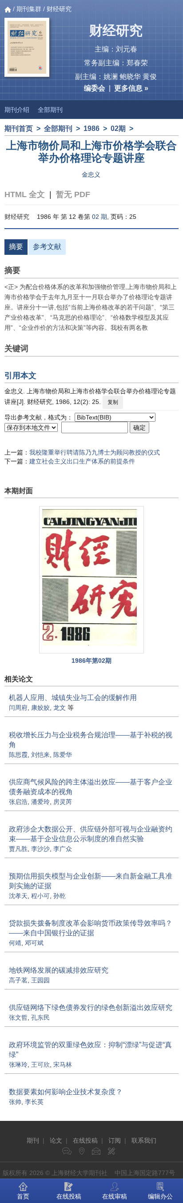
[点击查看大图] (91, 579)
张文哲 (18, 1017)
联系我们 (143, 1140)
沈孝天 (18, 895)
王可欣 (40, 1064)
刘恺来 (40, 754)
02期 (118, 128)
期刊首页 (18, 128)
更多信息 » (131, 88)
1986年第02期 (91, 660)
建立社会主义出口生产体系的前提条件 (82, 461)
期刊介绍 (16, 109)
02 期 (99, 216)
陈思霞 (18, 754)
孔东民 (40, 1017)
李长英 (34, 1101)
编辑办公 (160, 1196)
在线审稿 (114, 1196)
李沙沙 (40, 848)
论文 (56, 1140)
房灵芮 (62, 801)
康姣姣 (40, 707)
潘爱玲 (40, 801)
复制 (112, 402)
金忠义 (91, 174)
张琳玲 (18, 1064)
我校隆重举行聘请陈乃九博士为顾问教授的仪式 (94, 452)
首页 (23, 1196)
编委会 (94, 88)
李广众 (62, 848)
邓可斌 (34, 942)
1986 (91, 128)
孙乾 (59, 895)
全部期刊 (50, 109)
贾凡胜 (18, 848)
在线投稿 (85, 1140)
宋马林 (62, 1064)
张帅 (15, 1101)
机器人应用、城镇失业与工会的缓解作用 (73, 697)
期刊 (33, 1140)
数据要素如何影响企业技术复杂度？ (66, 1092)
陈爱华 (62, 754)
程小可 (40, 895)
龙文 (59, 707)
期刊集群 (28, 8)
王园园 (40, 980)
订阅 (114, 1140)
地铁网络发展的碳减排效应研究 (58, 970)
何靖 (15, 942)
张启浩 (18, 801)
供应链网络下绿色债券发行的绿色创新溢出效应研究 (90, 1007)
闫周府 (18, 707)
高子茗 (18, 980)
